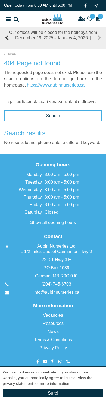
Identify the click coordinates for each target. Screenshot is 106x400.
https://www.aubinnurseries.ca (56, 85)
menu (8, 19)
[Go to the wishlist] (90, 19)
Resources (53, 323)
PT (52, 361)
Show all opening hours (53, 222)
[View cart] (98, 19)
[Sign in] (81, 19)
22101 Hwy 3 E (56, 259)
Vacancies (53, 315)
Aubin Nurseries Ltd (56, 246)
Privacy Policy (53, 347)
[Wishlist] (90, 19)
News (53, 331)
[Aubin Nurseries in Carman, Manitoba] (53, 19)
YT (45, 361)
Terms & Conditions (53, 339)
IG (96, 5)
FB (85, 5)
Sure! (53, 393)
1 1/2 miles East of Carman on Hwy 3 (56, 251)
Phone (68, 361)
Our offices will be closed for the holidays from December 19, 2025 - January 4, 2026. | (53, 35)
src (16, 19)
